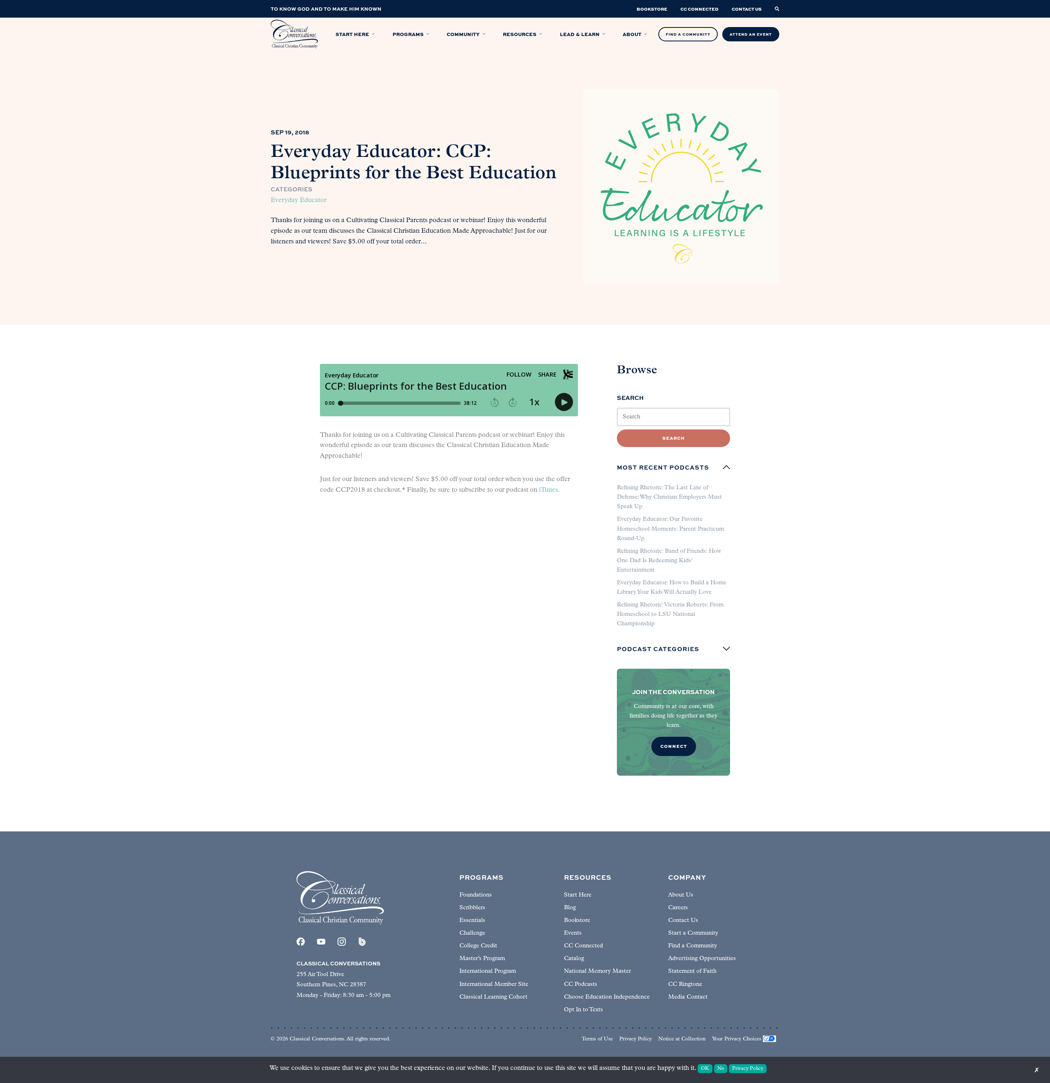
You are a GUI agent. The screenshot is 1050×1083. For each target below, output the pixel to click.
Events (573, 933)
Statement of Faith (692, 971)
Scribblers (472, 908)
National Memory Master (597, 971)
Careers (678, 908)
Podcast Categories (658, 648)
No (720, 1068)
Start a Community (693, 933)
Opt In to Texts (583, 1010)
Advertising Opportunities (702, 959)
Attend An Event (751, 34)
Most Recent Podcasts (663, 467)
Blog (570, 908)
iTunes (548, 490)
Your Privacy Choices (736, 1039)
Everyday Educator (298, 200)
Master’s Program (482, 959)
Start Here (577, 895)
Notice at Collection (681, 1039)
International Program (487, 971)
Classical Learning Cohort (493, 997)
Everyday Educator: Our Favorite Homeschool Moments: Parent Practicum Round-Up (670, 528)
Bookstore (577, 920)
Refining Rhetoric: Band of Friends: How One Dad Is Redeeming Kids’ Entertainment (669, 560)
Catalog (574, 959)
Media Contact (688, 997)
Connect (673, 746)
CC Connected (583, 946)
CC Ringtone (685, 984)
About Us (680, 895)
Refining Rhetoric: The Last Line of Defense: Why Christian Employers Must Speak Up (669, 497)
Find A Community (688, 34)
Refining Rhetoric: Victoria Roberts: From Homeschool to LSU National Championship (670, 614)
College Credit (478, 946)
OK (705, 1068)
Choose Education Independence (607, 997)
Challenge (472, 933)
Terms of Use (597, 1039)
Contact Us (683, 920)
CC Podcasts (580, 984)
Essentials (472, 920)
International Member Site (493, 984)
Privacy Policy (635, 1039)
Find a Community (692, 946)
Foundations (475, 895)
